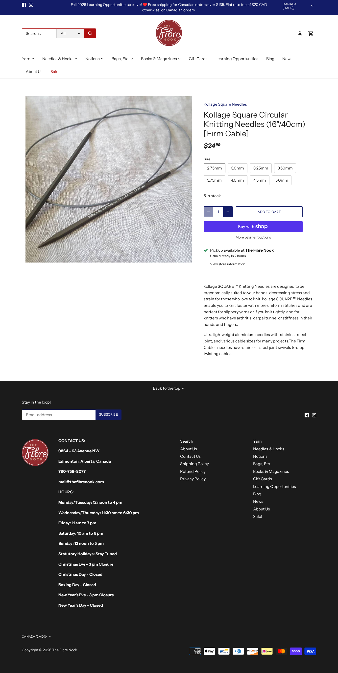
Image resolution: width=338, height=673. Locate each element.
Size (207, 159)
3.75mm (214, 180)
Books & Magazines (271, 471)
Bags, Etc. (262, 463)
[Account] (299, 33)
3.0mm (237, 168)
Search (186, 441)
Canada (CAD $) (290, 6)
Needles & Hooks (268, 448)
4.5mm (259, 180)
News (258, 501)
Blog (257, 493)
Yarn (257, 441)
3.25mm (260, 168)
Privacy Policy (193, 478)
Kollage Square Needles (225, 104)
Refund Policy (193, 471)
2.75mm (214, 168)
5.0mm (281, 180)
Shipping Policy (194, 463)
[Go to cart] (311, 33)
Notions (260, 456)
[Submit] (90, 33)
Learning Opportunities (274, 486)
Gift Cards (262, 478)
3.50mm (285, 168)
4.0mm (237, 180)
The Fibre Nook (64, 650)
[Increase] (228, 212)
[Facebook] (24, 4)
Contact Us (190, 456)
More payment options (253, 237)
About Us (188, 448)
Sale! (257, 516)
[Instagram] (31, 4)
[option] (108, 179)
